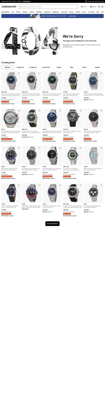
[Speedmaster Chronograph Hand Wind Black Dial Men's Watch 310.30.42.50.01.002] (39, 148)
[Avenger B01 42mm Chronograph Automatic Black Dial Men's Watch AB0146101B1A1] (39, 73)
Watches (25, 12)
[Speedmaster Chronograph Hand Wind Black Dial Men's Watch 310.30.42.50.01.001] (101, 110)
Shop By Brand (5, 12)
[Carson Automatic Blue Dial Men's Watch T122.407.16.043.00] (18, 185)
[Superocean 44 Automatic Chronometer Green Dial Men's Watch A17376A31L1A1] (80, 148)
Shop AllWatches (52, 223)
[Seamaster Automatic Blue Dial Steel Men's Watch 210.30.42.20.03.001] (60, 110)
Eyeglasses (56, 12)
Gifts (97, 12)
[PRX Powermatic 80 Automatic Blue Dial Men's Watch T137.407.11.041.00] (101, 73)
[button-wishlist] (99, 7)
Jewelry (32, 12)
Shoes (84, 12)
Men (13, 12)
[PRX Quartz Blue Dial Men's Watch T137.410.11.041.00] (60, 185)
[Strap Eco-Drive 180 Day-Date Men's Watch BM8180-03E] (80, 73)
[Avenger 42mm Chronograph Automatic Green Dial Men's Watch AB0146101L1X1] (39, 110)
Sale (102, 12)
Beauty (71, 12)
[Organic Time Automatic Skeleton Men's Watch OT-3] (80, 110)
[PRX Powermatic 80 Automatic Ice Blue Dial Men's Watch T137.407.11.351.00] (101, 148)
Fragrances (64, 12)
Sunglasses (47, 12)
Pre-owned (91, 12)
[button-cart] (102, 7)
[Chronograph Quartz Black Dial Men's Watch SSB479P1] (101, 185)
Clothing (77, 12)
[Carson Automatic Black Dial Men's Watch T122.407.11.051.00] (60, 148)
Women (18, 12)
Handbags (39, 12)
